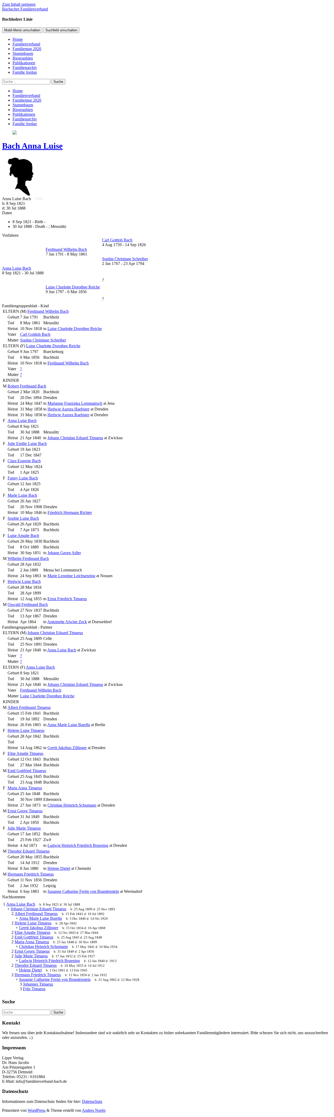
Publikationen (24, 63)
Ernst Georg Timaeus (25, 811)
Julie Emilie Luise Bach (27, 443)
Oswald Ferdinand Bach (28, 604)
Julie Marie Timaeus (24, 828)
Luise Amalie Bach (23, 535)
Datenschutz (92, 1101)
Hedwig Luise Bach (24, 581)
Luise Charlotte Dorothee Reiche (53, 346)
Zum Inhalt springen (18, 4)
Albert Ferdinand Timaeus (29, 707)
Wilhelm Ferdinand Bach (28, 558)
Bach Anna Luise (32, 146)
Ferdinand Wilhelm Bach (48, 311)
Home (18, 39)
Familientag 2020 (27, 49)
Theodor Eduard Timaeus (29, 851)
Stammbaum (23, 53)
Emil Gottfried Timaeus (27, 770)
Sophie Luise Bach (23, 518)
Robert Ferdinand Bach (27, 386)
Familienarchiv (25, 67)
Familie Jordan (25, 72)
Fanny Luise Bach (23, 478)
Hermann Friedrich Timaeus (31, 874)
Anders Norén (93, 1110)
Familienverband (26, 44)
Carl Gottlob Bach (35, 334)
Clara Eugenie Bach (24, 461)
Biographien (23, 58)
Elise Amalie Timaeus (25, 753)
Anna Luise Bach (22, 420)
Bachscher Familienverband (25, 9)
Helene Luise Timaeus (26, 730)
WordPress (36, 1110)
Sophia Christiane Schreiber (43, 340)
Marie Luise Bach (22, 495)
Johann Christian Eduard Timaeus (55, 632)
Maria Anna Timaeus (25, 788)
